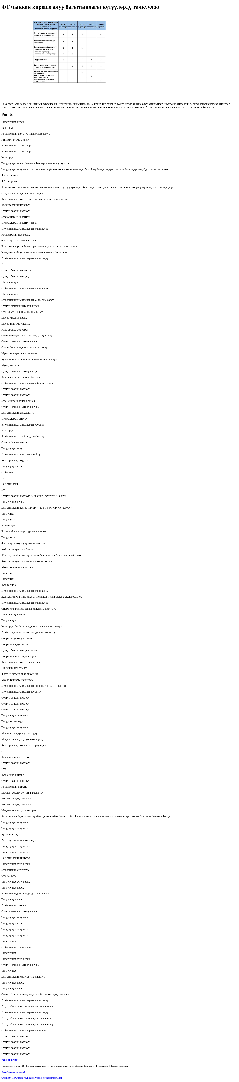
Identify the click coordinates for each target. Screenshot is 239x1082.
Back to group (9, 1059)
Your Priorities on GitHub (13, 1071)
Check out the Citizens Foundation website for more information (31, 1077)
